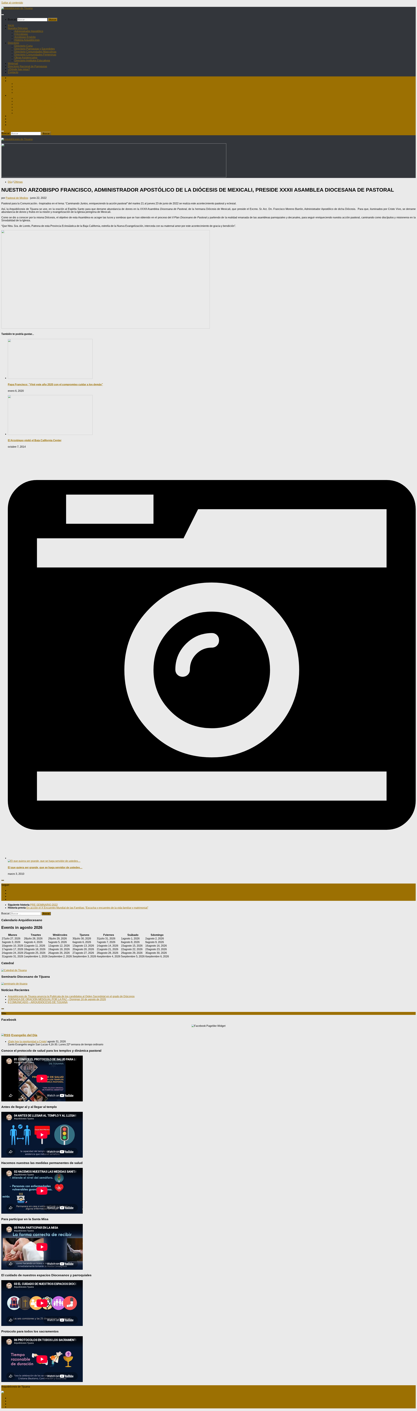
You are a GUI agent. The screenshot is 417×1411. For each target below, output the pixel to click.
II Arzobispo (21, 34)
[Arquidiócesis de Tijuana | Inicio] (17, 8)
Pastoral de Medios (17, 198)
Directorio (13, 43)
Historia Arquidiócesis (27, 40)
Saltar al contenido (12, 2)
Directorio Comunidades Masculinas (35, 51)
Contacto (13, 72)
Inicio (11, 25)
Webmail (13, 63)
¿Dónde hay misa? (19, 69)
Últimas (18, 182)
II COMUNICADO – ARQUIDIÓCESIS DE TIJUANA (38, 1002)
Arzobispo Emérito (25, 37)
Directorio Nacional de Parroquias (27, 66)
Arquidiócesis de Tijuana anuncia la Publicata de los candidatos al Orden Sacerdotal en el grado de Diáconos (71, 996)
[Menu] (2, 14)
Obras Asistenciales (25, 57)
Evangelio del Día (24, 1035)
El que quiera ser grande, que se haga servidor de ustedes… (45, 867)
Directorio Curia (23, 45)
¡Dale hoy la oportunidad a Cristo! (27, 1041)
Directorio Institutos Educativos (32, 60)
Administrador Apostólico (28, 31)
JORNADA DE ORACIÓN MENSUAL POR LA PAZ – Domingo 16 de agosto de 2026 (57, 999)
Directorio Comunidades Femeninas (35, 54)
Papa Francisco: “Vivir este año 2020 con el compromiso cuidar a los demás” (55, 384)
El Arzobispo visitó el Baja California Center (34, 440)
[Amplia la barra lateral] (2, 880)
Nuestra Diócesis (18, 28)
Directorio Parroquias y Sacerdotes (34, 48)
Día (10, 182)
